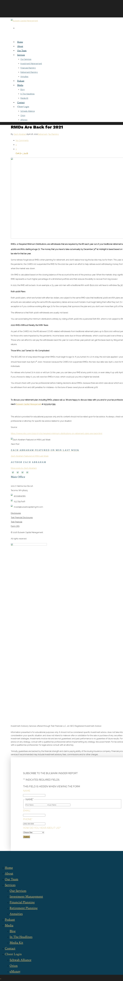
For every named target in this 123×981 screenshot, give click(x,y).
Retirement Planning (29, 72)
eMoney (24, 120)
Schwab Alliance (27, 111)
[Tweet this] (18, 153)
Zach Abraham (20, 134)
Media (20, 85)
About (20, 46)
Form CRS (15, 526)
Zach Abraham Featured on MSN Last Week (30, 456)
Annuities (24, 76)
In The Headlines (27, 94)
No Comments (22, 140)
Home (20, 41)
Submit (26, 837)
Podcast (20, 80)
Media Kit (24, 98)
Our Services (25, 59)
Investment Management (31, 63)
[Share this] (16, 153)
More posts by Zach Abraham (24, 468)
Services (21, 54)
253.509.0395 (20, 496)
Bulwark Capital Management (28, 404)
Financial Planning (28, 68)
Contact (21, 102)
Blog (22, 89)
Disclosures (16, 513)
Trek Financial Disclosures (22, 517)
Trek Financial (16, 522)
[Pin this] (27, 153)
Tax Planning (53, 134)
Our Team (22, 50)
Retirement (42, 134)
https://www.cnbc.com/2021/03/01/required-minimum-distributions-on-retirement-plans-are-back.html (56, 433)
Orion (22, 115)
